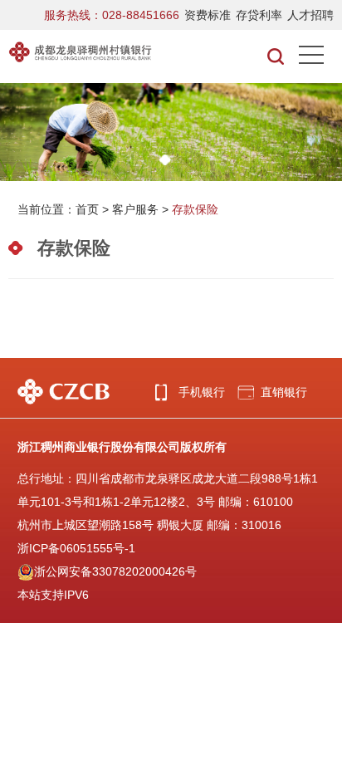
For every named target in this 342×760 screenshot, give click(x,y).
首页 (87, 209)
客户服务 (135, 209)
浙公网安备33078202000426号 (115, 571)
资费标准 (207, 15)
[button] (165, 159)
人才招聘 (310, 15)
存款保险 (195, 209)
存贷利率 (259, 15)
